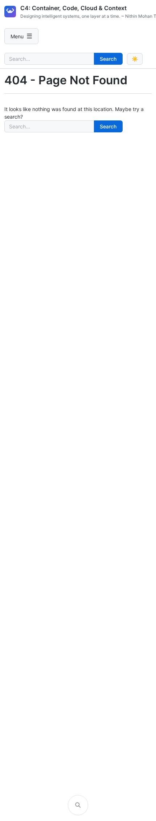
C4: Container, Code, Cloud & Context (73, 8)
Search (108, 59)
